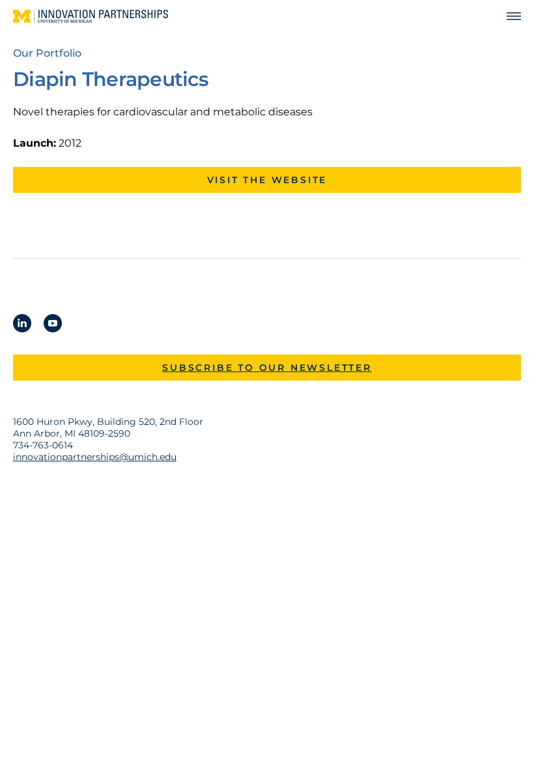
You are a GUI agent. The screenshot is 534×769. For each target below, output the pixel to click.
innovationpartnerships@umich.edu (94, 457)
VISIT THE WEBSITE (267, 180)
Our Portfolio (47, 53)
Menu (508, 17)
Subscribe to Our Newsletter (267, 367)
